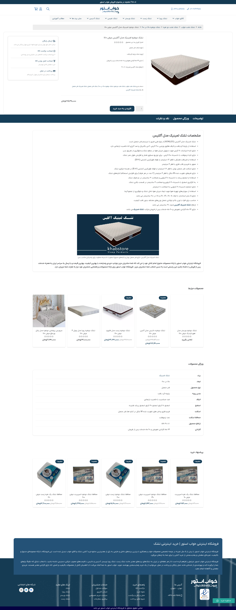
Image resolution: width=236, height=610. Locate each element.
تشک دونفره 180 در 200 (151, 27)
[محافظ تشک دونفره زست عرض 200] (118, 474)
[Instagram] (21, 590)
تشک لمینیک (138, 209)
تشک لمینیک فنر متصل (79, 86)
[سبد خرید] (36, 9)
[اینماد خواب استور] (204, 594)
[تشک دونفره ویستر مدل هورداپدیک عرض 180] (187, 311)
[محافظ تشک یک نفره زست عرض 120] (49, 474)
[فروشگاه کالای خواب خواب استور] (204, 583)
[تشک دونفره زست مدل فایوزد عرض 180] (118, 311)
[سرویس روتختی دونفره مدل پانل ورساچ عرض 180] (49, 311)
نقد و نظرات (162, 118)
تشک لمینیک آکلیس (132, 90)
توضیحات (198, 118)
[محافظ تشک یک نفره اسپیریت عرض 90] (187, 474)
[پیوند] (40, 9)
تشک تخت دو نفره (170, 27)
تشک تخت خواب (188, 27)
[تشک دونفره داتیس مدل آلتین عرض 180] (152, 311)
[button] (48, 8)
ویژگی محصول (181, 118)
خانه (199, 27)
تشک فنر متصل (93, 86)
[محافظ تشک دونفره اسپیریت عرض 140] (152, 474)
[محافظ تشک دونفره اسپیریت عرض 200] (83, 474)
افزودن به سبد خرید (122, 108)
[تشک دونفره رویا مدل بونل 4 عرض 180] (83, 311)
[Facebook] (31, 590)
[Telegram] (26, 590)
